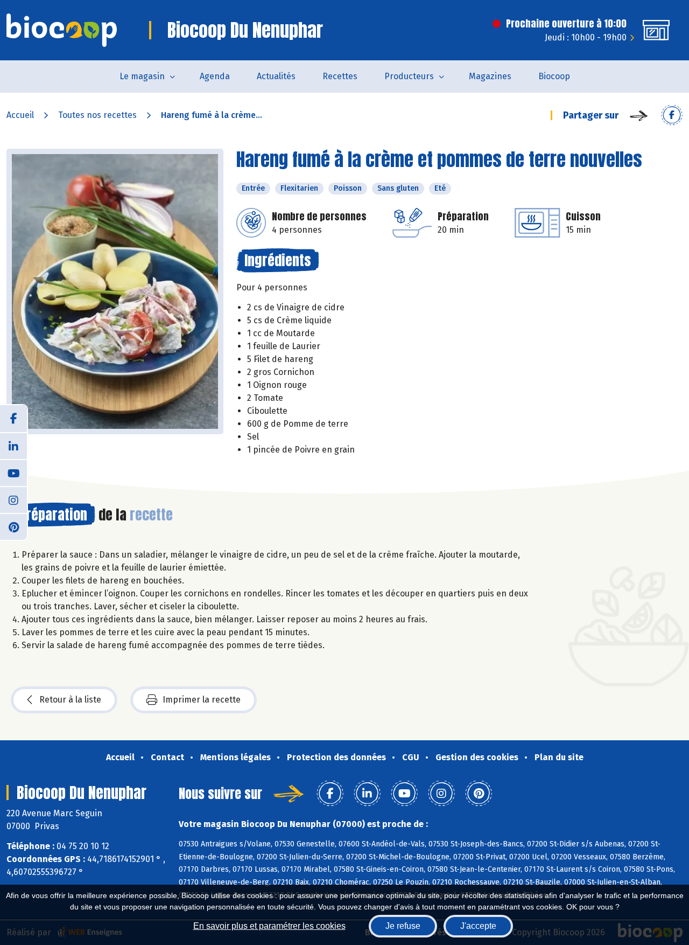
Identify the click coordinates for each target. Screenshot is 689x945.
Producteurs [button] (409, 76)
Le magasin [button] (142, 76)
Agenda (215, 76)
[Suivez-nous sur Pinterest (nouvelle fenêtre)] (13, 526)
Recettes (339, 76)
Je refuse (402, 925)
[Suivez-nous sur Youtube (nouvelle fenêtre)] (13, 472)
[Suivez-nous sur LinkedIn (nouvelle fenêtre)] (13, 445)
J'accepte (478, 925)
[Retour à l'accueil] (61, 30)
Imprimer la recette (202, 699)
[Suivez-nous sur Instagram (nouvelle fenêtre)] (13, 499)
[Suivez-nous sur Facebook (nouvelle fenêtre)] (13, 418)
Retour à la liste (70, 699)
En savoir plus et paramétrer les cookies (269, 925)
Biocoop (554, 76)
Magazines (490, 76)
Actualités (276, 76)
